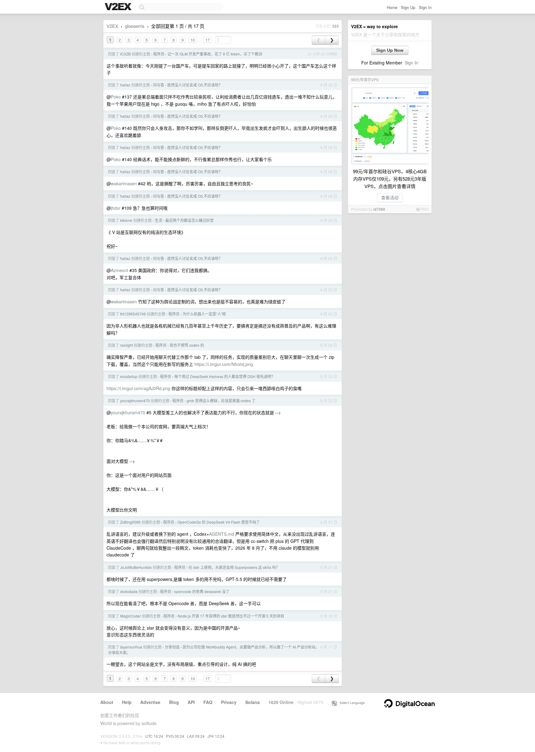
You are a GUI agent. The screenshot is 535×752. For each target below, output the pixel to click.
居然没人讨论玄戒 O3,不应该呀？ (194, 84)
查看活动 (389, 197)
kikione (126, 220)
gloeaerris (135, 26)
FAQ (207, 702)
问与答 (158, 84)
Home (392, 7)
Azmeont (119, 270)
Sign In (425, 7)
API (191, 702)
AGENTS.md (221, 534)
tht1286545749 (133, 313)
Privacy (229, 702)
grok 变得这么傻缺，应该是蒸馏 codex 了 (221, 400)
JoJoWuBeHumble (136, 567)
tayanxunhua (131, 646)
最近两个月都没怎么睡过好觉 (189, 220)
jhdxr (115, 208)
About (106, 702)
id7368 (379, 209)
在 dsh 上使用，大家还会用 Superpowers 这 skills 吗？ (234, 567)
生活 (158, 220)
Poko (116, 97)
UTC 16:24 (154, 736)
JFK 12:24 (215, 736)
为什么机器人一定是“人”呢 (204, 313)
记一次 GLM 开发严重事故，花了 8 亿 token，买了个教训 (214, 53)
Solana (252, 702)
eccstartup (128, 376)
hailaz (125, 84)
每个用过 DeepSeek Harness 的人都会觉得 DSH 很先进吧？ (224, 376)
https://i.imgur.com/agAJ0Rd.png (138, 388)
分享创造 (172, 646)
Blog (174, 702)
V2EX (112, 26)
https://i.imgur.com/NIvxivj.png (223, 364)
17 (207, 40)
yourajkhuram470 (135, 400)
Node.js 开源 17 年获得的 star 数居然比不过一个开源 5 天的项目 (231, 615)
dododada (128, 591)
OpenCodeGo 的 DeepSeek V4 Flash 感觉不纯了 (218, 522)
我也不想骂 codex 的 (187, 345)
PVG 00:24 (175, 736)
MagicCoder (130, 615)
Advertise (150, 702)
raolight (126, 345)
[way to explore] (118, 7)
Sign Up (408, 7)
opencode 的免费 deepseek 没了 (201, 591)
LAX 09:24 (196, 736)
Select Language (351, 702)
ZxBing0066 (130, 522)
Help (127, 702)
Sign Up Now (389, 50)
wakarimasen (124, 183)
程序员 (158, 53)
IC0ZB (125, 53)
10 (192, 40)
